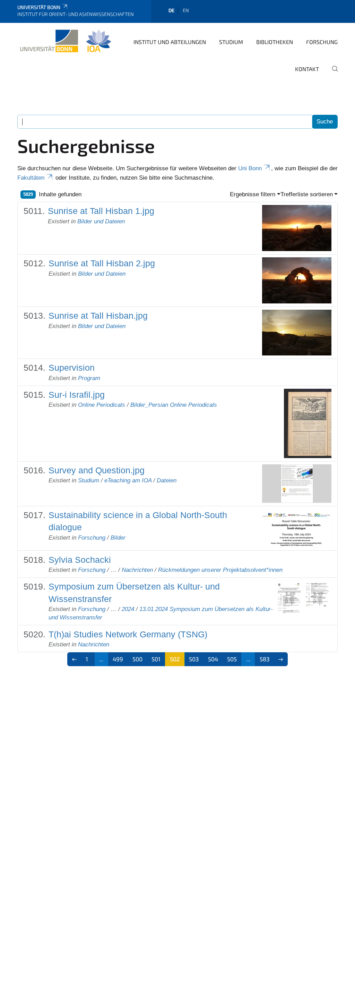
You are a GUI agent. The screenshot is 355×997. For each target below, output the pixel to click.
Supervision (72, 367)
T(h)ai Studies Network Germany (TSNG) (128, 634)
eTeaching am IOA (127, 480)
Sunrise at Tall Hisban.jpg (98, 315)
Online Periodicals (101, 405)
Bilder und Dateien (101, 221)
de (171, 10)
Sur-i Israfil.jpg (77, 394)
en (186, 10)
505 (232, 658)
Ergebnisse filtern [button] (252, 194)
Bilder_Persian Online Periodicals (173, 405)
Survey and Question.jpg (97, 470)
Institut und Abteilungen (169, 41)
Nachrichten (137, 570)
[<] (74, 659)
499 (118, 658)
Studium (231, 41)
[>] (281, 659)
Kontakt (307, 69)
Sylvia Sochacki (80, 560)
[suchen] (332, 73)
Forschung (322, 41)
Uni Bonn (250, 168)
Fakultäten (30, 177)
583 (264, 658)
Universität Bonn (38, 7)
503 (194, 658)
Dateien (166, 480)
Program (89, 378)
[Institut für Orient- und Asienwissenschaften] (65, 41)
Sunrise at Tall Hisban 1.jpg (101, 211)
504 (213, 658)
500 (137, 658)
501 (156, 658)
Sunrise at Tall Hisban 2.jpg (102, 263)
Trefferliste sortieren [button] (306, 194)
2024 (128, 609)
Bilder (118, 537)
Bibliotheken (274, 41)
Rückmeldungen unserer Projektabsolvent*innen (220, 570)
